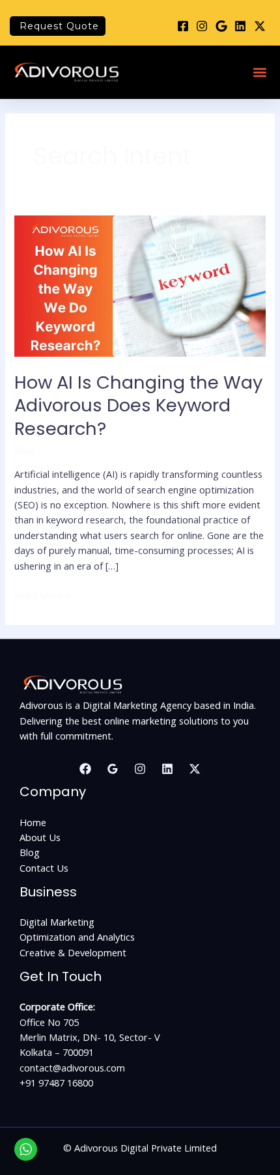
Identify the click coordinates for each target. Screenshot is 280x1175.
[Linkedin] (167, 769)
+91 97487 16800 (56, 1082)
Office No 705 (49, 1022)
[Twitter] (195, 769)
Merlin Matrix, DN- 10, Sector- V (90, 1037)
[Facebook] (85, 769)
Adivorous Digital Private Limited (145, 1147)
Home (33, 822)
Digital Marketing (57, 921)
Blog (24, 450)
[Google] (113, 769)
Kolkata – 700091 (57, 1051)
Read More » (42, 594)
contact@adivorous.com (72, 1067)
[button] (259, 72)
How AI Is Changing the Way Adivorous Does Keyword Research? (138, 405)
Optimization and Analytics (77, 936)
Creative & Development (73, 952)
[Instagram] (140, 769)
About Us (40, 837)
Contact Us (44, 867)
